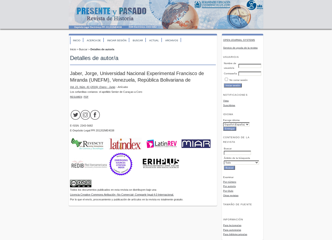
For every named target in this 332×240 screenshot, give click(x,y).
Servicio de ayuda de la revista (240, 47)
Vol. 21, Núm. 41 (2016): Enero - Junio (92, 87)
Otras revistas (230, 195)
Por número (229, 181)
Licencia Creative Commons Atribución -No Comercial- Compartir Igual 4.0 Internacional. (122, 194)
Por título (228, 190)
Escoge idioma (231, 120)
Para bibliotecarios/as (235, 234)
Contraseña (230, 73)
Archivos (171, 40)
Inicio (76, 40)
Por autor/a (229, 186)
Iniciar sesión (116, 40)
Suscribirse (229, 105)
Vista (226, 100)
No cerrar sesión (238, 80)
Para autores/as (232, 230)
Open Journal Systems (239, 40)
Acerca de (94, 40)
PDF (86, 96)
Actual (154, 40)
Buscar (138, 40)
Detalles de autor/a (102, 49)
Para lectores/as (232, 225)
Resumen (76, 96)
